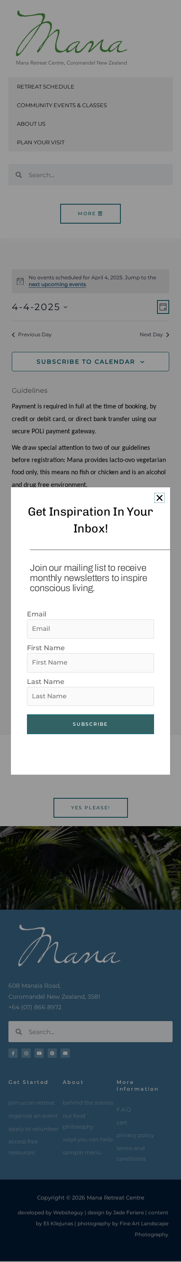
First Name (46, 648)
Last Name (45, 682)
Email (36, 614)
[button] (159, 498)
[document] (90, 631)
